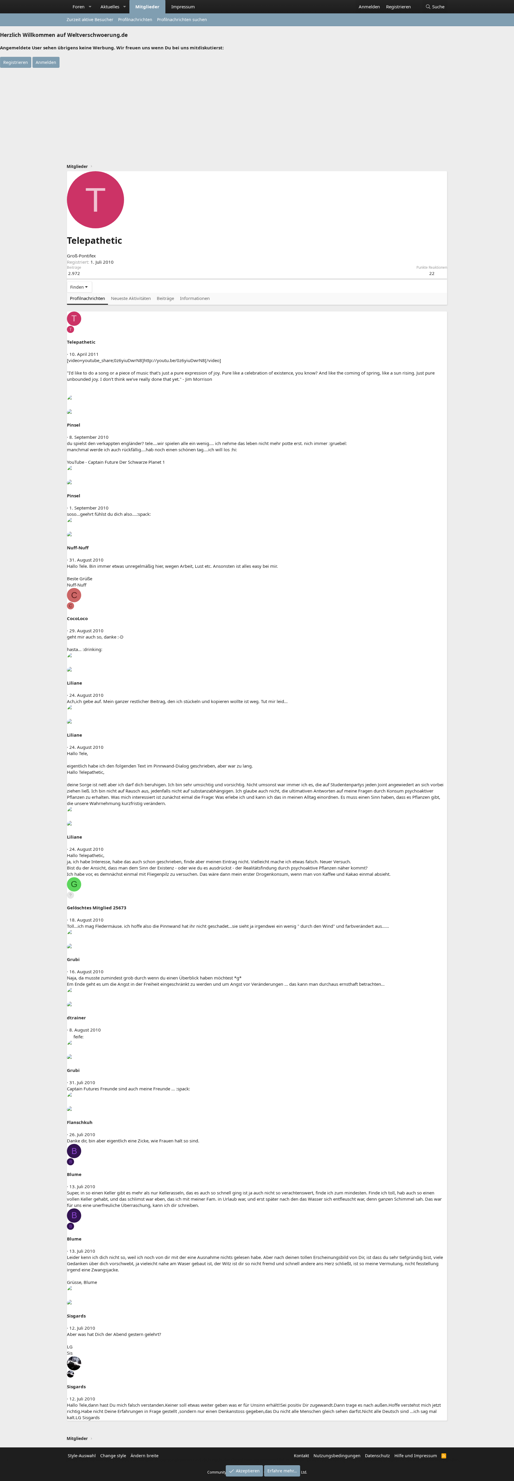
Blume (74, 1174)
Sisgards (76, 1316)
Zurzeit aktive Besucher (90, 19)
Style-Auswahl (82, 1455)
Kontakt (301, 1455)
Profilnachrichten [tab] (87, 298)
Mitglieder (147, 7)
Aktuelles (110, 7)
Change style (113, 1455)
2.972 (74, 273)
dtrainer (76, 1018)
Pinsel (73, 425)
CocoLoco (77, 618)
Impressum (183, 7)
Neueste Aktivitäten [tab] (131, 298)
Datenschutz (377, 1455)
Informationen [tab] (195, 298)
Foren (78, 7)
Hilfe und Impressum (415, 1455)
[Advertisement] (257, 112)
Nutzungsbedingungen (337, 1455)
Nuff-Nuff (78, 548)
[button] (90, 6)
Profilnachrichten (135, 19)
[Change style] (417, 3)
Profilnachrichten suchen (182, 19)
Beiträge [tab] (165, 298)
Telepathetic (81, 342)
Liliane (74, 683)
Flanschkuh (80, 1122)
